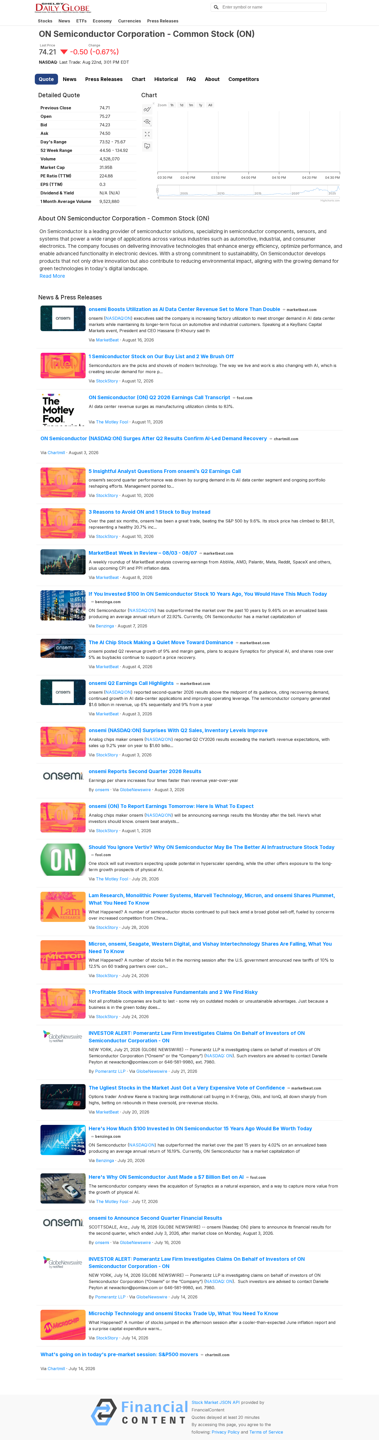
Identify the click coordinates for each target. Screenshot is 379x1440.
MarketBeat (107, 339)
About (212, 79)
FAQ (191, 79)
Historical (166, 79)
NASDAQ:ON (118, 318)
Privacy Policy (226, 1432)
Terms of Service (266, 1432)
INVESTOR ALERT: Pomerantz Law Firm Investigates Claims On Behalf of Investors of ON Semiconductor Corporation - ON (197, 1037)
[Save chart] (147, 146)
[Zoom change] (147, 122)
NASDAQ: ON (219, 1055)
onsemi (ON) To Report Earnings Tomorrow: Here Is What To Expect (171, 806)
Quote (46, 79)
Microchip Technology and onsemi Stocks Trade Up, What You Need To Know (183, 1313)
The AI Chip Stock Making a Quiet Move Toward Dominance (179, 642)
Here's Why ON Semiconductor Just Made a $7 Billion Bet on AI (177, 1177)
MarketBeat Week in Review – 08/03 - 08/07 (161, 553)
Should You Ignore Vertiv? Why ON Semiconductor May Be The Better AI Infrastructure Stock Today (212, 850)
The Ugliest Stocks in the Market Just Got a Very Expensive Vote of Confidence (205, 1088)
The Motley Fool (112, 421)
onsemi (102, 789)
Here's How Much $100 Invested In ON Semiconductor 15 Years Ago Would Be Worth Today (200, 1132)
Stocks (45, 20)
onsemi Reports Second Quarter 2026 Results (145, 771)
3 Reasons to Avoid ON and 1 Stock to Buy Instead (149, 512)
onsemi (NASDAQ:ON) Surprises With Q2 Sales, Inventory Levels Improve (178, 730)
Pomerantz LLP (110, 1071)
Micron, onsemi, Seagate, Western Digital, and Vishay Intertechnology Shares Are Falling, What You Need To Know (210, 947)
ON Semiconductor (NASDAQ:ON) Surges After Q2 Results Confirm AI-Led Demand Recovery (169, 438)
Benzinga (105, 625)
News (64, 20)
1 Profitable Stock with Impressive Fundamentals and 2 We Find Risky (173, 992)
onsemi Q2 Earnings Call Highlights (149, 683)
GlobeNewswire (135, 789)
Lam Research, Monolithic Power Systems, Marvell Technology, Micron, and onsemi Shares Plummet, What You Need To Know (212, 899)
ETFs (81, 20)
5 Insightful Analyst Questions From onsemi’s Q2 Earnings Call (165, 471)
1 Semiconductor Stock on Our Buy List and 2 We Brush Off (161, 356)
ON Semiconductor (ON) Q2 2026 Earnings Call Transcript (171, 397)
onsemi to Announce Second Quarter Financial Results (155, 1218)
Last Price (47, 45)
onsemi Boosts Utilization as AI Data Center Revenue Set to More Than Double (203, 309)
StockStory (107, 380)
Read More (52, 276)
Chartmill (56, 452)
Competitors (243, 79)
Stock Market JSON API (216, 1402)
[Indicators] (147, 109)
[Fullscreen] (147, 134)
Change (94, 45)
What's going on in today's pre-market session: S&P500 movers (134, 1354)
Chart (138, 79)
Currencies (129, 20)
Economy (102, 20)
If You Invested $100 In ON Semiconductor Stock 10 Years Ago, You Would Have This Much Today (208, 597)
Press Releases (162, 20)
